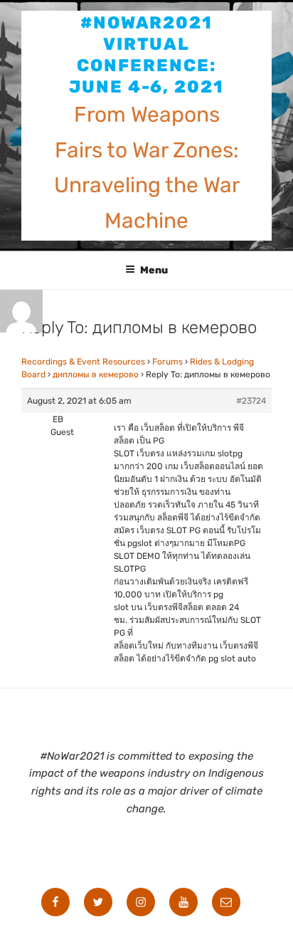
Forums (167, 362)
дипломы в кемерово (96, 374)
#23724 (251, 401)
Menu (154, 270)
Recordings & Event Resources (83, 362)
